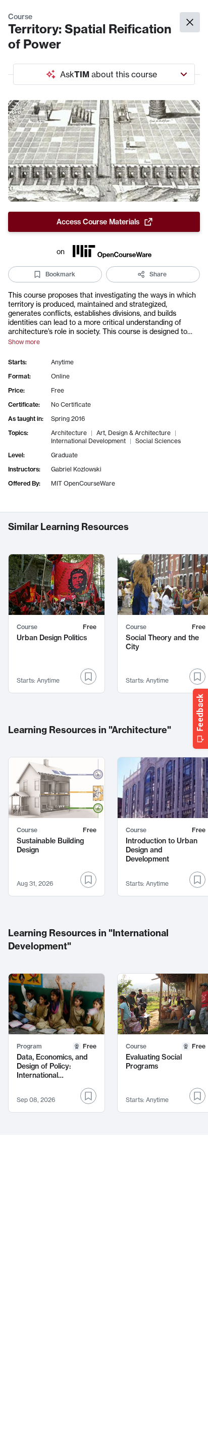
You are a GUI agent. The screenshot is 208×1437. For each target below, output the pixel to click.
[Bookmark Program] (88, 1096)
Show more (24, 342)
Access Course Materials (98, 221)
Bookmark (60, 274)
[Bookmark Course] (88, 676)
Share (158, 274)
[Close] (190, 22)
